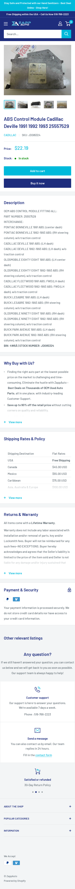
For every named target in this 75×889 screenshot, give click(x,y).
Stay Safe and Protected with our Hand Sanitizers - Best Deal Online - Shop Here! (37, 5)
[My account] (60, 24)
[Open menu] (6, 23)
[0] (68, 23)
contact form (43, 755)
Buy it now (38, 183)
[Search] (66, 34)
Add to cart (37, 171)
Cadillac (10, 135)
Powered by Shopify (15, 880)
